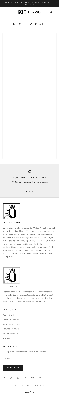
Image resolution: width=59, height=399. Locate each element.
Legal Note (29, 392)
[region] (29, 178)
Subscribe (13, 367)
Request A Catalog (11, 329)
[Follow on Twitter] (11, 377)
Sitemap (6, 338)
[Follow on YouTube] (32, 377)
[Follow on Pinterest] (25, 377)
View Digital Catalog (11, 324)
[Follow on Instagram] (18, 377)
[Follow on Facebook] (4, 377)
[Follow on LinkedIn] (39, 377)
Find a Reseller (9, 315)
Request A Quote (10, 333)
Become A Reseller (11, 319)
